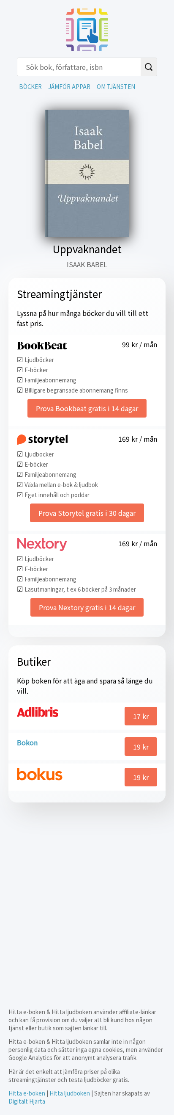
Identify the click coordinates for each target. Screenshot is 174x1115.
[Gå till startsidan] (87, 48)
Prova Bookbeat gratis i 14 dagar (87, 408)
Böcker (30, 87)
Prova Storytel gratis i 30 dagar (87, 513)
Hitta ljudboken (69, 1093)
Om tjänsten (116, 87)
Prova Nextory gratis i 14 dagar (87, 607)
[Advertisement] (87, 898)
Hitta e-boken (26, 1093)
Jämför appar (69, 87)
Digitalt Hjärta (26, 1101)
